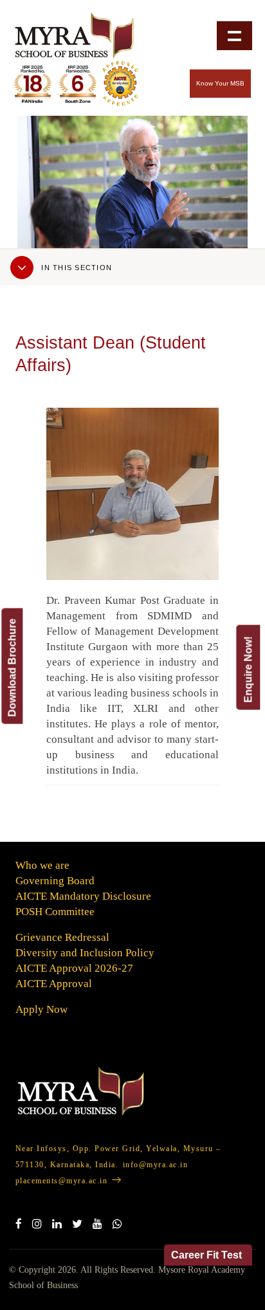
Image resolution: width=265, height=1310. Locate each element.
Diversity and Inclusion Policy (84, 953)
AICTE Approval (53, 984)
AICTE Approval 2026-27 (74, 968)
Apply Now (41, 1009)
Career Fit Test (206, 1255)
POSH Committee (55, 911)
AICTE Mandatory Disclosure (83, 896)
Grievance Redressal (62, 937)
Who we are (42, 865)
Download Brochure (11, 667)
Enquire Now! (247, 669)
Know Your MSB (220, 83)
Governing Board (55, 881)
